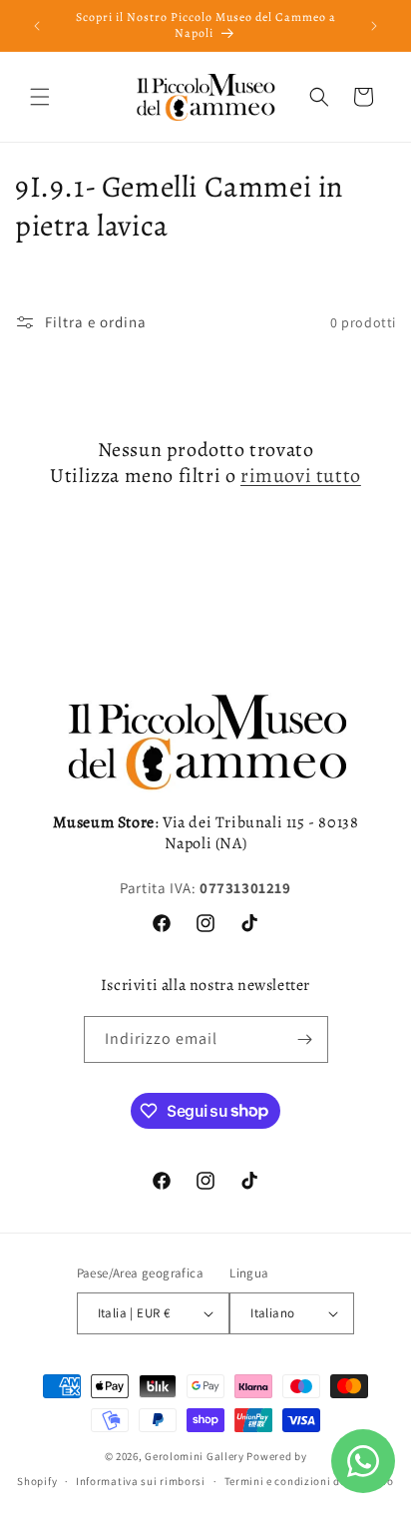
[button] (40, 97)
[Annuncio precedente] (37, 26)
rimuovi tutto (300, 476)
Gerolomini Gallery (194, 1456)
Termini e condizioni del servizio (309, 1481)
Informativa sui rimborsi (141, 1481)
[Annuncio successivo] (374, 26)
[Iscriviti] (305, 1039)
